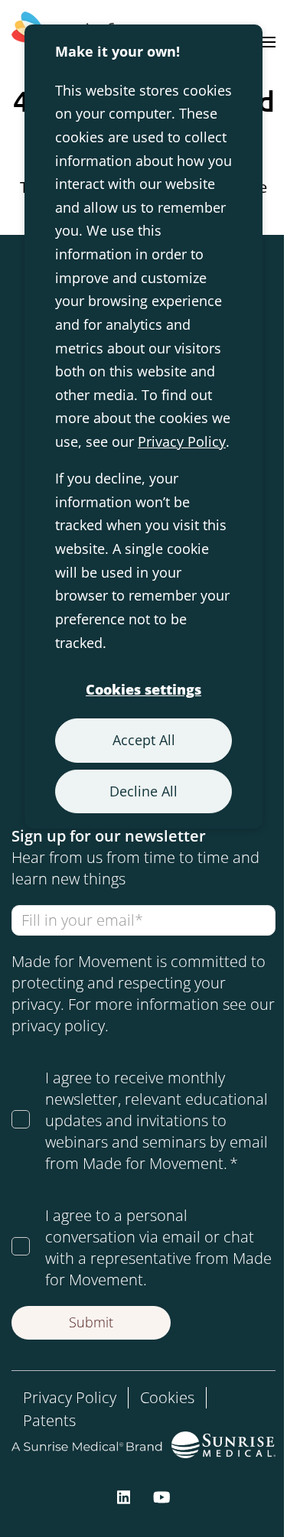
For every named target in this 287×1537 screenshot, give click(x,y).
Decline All (143, 791)
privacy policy (58, 1025)
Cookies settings (143, 689)
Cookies (167, 1397)
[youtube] (162, 1495)
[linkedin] (124, 1495)
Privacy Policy (182, 441)
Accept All (144, 740)
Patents (49, 1420)
